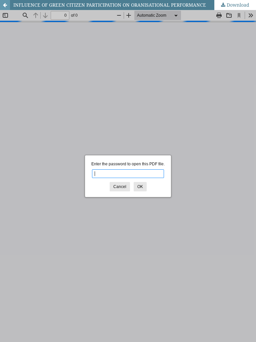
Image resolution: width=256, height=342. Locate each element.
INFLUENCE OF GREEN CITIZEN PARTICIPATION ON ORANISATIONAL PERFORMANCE (109, 5)
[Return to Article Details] (5, 5)
